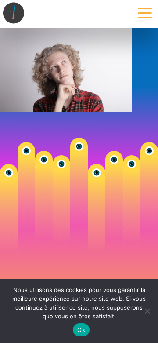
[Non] (147, 311)
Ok (81, 329)
